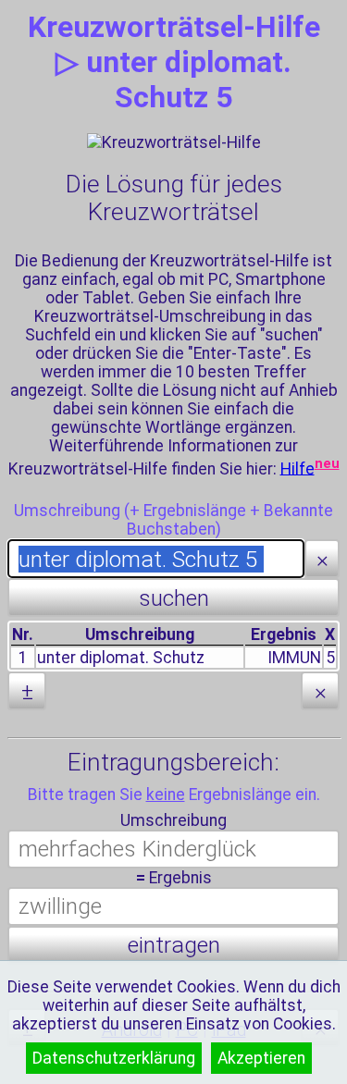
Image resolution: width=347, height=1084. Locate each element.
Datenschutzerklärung (113, 1058)
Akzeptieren (261, 1058)
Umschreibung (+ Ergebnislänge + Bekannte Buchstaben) (173, 519)
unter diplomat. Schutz (120, 657)
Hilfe (297, 468)
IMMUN (294, 657)
